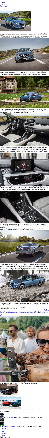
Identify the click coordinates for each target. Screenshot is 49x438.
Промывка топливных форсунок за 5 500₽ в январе (11, 426)
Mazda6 (43, 186)
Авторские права (4, 433)
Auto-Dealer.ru (47, 310)
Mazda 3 (16, 147)
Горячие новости (4, 428)
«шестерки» (29, 71)
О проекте (3, 431)
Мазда (10, 151)
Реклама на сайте (4, 432)
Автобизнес (3, 4)
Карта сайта (3, 434)
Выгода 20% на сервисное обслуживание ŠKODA (10, 417)
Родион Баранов (46, 309)
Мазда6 (7, 225)
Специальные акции (4, 2)
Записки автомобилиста (5, 1)
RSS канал (3, 435)
